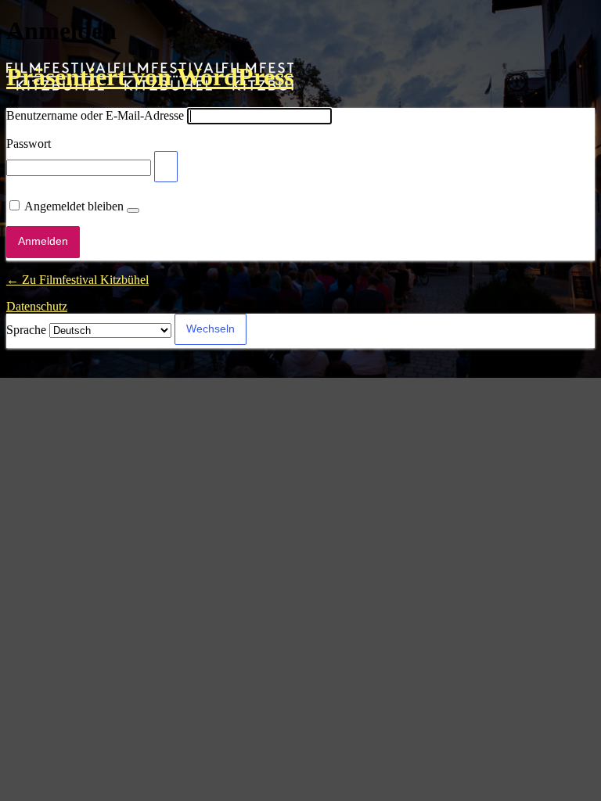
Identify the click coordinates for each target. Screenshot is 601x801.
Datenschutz (36, 306)
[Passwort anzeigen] (166, 166)
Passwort (28, 143)
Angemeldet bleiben (74, 206)
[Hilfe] (133, 210)
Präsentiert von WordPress (149, 77)
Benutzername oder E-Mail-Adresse (95, 115)
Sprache (26, 329)
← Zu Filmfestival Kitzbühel (77, 279)
